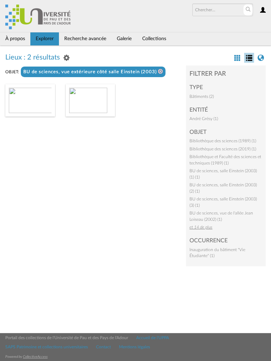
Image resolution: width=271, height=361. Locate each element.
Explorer (45, 38)
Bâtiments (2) (201, 96)
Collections (154, 38)
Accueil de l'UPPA (152, 338)
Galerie (124, 38)
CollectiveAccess (35, 357)
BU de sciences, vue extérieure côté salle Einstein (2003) (90, 72)
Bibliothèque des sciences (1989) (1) (222, 141)
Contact (103, 347)
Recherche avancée (85, 38)
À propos (15, 38)
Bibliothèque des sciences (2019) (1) (222, 149)
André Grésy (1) (203, 119)
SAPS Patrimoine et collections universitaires (46, 347)
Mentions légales (134, 347)
